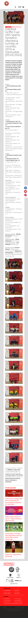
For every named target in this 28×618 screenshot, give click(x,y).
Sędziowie (17, 590)
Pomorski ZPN (7, 590)
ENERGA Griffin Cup (16, 27)
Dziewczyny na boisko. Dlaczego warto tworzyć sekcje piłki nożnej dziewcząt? (13, 536)
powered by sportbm (19, 607)
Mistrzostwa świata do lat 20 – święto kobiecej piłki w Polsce (13, 519)
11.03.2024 (8, 27)
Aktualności (17, 593)
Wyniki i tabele (7, 593)
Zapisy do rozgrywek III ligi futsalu (13, 555)
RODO (5, 607)
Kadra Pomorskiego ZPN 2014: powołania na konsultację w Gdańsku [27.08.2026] (14, 501)
